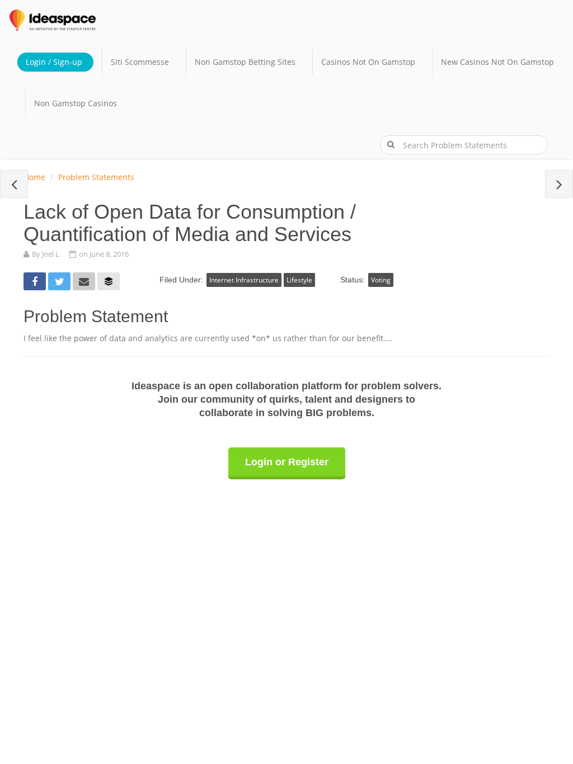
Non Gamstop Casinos (75, 103)
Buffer (108, 281)
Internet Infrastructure (244, 280)
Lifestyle (299, 280)
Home (34, 177)
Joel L (50, 254)
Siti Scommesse (140, 61)
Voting (381, 280)
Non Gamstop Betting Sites (245, 61)
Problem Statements (96, 177)
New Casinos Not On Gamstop (497, 61)
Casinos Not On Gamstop (368, 61)
